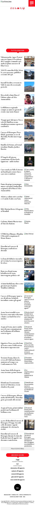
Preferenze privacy (23, 504)
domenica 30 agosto (18, 468)
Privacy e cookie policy (12, 504)
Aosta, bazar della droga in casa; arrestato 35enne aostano (11, 371)
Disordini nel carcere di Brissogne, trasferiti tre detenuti (9, 248)
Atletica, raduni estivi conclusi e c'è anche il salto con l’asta (11, 198)
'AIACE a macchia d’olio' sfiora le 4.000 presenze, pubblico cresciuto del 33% (12, 72)
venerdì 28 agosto (17, 474)
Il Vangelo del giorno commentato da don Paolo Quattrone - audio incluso (10, 159)
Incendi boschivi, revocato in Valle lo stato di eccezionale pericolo (11, 85)
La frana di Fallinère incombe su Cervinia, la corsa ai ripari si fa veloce (11, 261)
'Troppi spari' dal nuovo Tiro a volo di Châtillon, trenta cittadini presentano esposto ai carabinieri (12, 123)
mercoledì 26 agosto (17, 480)
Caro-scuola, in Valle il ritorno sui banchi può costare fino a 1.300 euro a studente (12, 172)
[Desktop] (23, 8)
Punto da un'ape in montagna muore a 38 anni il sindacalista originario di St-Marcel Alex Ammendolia (11, 187)
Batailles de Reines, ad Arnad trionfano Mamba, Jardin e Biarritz (11, 147)
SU (17, 488)
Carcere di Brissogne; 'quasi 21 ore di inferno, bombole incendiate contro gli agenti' (11, 298)
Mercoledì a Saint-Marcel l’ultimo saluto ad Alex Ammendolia (10, 97)
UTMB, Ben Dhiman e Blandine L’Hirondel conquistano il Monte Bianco (12, 236)
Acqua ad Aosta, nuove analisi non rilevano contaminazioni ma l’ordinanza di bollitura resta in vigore (11, 330)
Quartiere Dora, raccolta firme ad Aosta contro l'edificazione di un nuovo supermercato (12, 345)
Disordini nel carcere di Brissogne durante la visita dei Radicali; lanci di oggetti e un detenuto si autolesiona (11, 437)
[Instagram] (13, 8)
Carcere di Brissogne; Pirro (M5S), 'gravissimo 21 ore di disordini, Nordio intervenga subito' (11, 135)
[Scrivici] (18, 8)
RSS (24, 496)
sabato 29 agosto (17, 471)
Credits (31, 502)
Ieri (17, 464)
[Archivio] (21, 8)
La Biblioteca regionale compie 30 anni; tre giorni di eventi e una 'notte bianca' (11, 109)
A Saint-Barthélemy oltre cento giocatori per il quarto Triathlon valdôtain (12, 286)
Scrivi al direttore (16, 496)
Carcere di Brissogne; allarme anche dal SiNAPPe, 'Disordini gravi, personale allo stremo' (11, 397)
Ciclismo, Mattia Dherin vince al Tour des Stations (11, 222)
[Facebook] (11, 8)
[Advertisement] (17, 29)
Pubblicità (15, 494)
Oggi (17, 459)
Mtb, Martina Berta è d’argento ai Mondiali (12, 210)
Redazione (7, 494)
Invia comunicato (25, 494)
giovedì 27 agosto (17, 477)
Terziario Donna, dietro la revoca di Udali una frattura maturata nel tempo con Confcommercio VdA (11, 361)
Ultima (22, 448)
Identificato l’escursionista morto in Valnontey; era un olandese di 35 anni (10, 385)
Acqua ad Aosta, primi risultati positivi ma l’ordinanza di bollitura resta (12, 410)
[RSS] (15, 8)
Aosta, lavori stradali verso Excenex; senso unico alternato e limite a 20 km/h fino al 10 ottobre (12, 315)
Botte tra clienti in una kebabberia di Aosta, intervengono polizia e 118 (10, 273)
